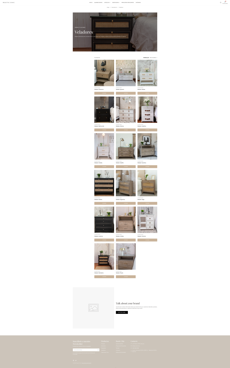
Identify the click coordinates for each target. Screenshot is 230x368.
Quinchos (103, 345)
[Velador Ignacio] (126, 73)
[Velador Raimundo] (104, 109)
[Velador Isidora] (104, 183)
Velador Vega (140, 199)
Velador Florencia (98, 89)
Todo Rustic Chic (105, 352)
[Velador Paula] (126, 256)
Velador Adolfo (120, 162)
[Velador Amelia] (104, 146)
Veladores (103, 350)
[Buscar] (220, 2)
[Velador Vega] (147, 183)
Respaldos (103, 348)
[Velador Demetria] (104, 256)
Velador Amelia (98, 162)
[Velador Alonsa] (126, 109)
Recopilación (114, 7)
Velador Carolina (141, 162)
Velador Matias (141, 89)
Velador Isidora (98, 199)
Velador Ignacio (120, 89)
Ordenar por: (146, 57)
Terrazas (103, 343)
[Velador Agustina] (126, 183)
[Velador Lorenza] (104, 220)
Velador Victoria (141, 236)
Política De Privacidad (121, 352)
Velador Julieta (120, 236)
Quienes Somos (119, 343)
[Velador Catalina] (147, 109)
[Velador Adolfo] (126, 146)
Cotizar (104, 93)
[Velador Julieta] (126, 220)
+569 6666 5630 (135, 348)
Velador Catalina (141, 126)
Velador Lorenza (98, 236)
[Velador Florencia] (104, 73)
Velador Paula (119, 272)
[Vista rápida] (112, 62)
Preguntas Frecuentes (121, 345)
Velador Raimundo (99, 126)
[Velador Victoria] (147, 220)
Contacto (118, 350)
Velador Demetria (98, 272)
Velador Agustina (120, 199)
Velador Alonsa (120, 126)
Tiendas (117, 348)
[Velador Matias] (147, 73)
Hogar (108, 7)
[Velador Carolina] (147, 146)
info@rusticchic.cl (136, 345)
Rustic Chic (78, 363)
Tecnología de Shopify (86, 363)
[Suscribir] (98, 350)
